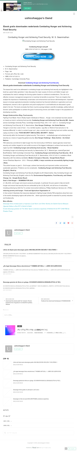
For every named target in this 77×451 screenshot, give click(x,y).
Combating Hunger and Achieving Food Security (42, 83)
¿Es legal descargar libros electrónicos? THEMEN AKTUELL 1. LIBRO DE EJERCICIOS (32, 266)
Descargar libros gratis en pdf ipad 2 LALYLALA (26, 389)
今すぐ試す (27, 8)
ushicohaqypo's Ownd (38, 18)
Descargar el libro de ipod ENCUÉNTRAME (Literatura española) (31, 399)
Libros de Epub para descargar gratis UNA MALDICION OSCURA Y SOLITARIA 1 (30, 250)
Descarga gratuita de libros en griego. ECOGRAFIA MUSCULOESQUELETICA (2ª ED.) (32, 282)
